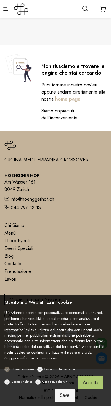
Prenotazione (17, 271)
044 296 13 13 (25, 207)
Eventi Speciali (18, 248)
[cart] (103, 9)
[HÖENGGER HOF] (37, 8)
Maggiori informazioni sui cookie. (31, 358)
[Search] (85, 8)
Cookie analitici (22, 381)
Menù (10, 233)
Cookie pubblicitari (55, 381)
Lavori (10, 279)
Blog (9, 256)
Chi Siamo (14, 225)
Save (65, 395)
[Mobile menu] (5, 9)
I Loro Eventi (17, 240)
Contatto (12, 263)
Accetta (90, 382)
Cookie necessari (23, 369)
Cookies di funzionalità (59, 369)
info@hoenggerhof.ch (31, 199)
